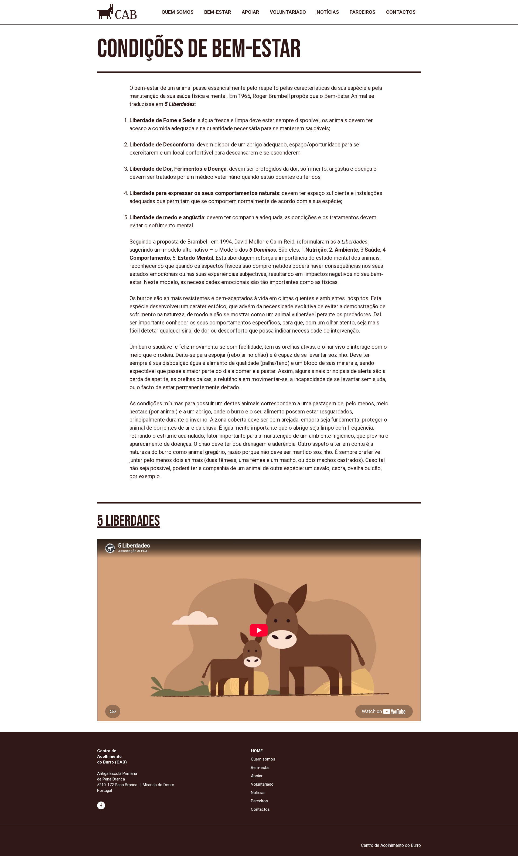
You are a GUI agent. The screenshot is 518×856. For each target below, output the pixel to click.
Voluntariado (288, 12)
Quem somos (177, 12)
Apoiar (250, 12)
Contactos (400, 12)
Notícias (328, 12)
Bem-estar (217, 12)
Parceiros (362, 12)
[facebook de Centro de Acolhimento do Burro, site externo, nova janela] (101, 808)
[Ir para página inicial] (117, 17)
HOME (257, 750)
